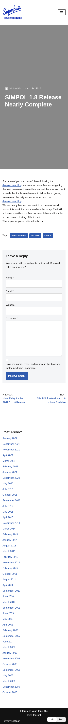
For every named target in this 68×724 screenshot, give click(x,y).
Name (10, 277)
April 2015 (7, 517)
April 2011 (7, 585)
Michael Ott (15, 88)
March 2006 (8, 681)
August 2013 (9, 545)
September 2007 (11, 635)
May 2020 (7, 483)
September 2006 (11, 669)
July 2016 (7, 506)
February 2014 (10, 534)
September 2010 (11, 590)
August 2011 (9, 579)
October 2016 (9, 494)
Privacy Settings (11, 721)
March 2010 (8, 602)
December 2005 (11, 686)
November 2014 (11, 523)
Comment (12, 318)
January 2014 (9, 539)
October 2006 (9, 664)
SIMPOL (47, 236)
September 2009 (11, 607)
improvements (19, 236)
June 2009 (8, 613)
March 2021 (8, 460)
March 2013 (8, 551)
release (35, 236)
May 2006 (7, 675)
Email (10, 291)
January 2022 (9, 438)
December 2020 (11, 477)
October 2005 (9, 692)
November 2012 (11, 562)
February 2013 (10, 556)
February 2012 (10, 568)
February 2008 (10, 630)
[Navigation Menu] (62, 12)
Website (10, 304)
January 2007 (9, 652)
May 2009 (7, 619)
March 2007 (8, 647)
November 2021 (11, 449)
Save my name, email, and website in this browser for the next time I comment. (33, 366)
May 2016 (7, 511)
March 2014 (8, 528)
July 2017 (7, 489)
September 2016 (11, 500)
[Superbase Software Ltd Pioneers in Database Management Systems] (12, 12)
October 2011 (9, 573)
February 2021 (10, 466)
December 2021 (11, 443)
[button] (56, 719)
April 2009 (7, 624)
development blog (11, 185)
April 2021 (7, 455)
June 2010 (8, 596)
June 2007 (8, 641)
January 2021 (9, 472)
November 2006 (11, 658)
